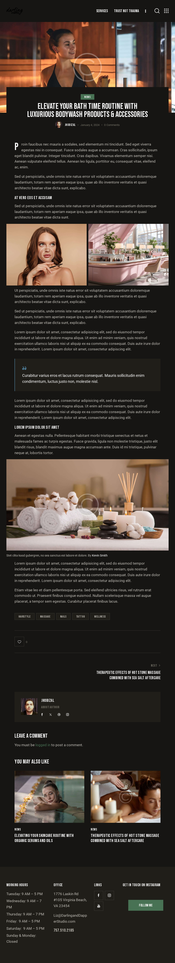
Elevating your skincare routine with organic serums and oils (44, 838)
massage (45, 616)
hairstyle (25, 616)
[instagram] (67, 714)
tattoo (80, 616)
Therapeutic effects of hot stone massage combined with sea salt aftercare (125, 838)
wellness (100, 616)
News (87, 97)
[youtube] (98, 906)
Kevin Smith (100, 555)
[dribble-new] (59, 714)
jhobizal (47, 700)
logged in (42, 745)
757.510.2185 (64, 930)
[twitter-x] (50, 714)
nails (63, 616)
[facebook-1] (42, 714)
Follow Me (146, 905)
